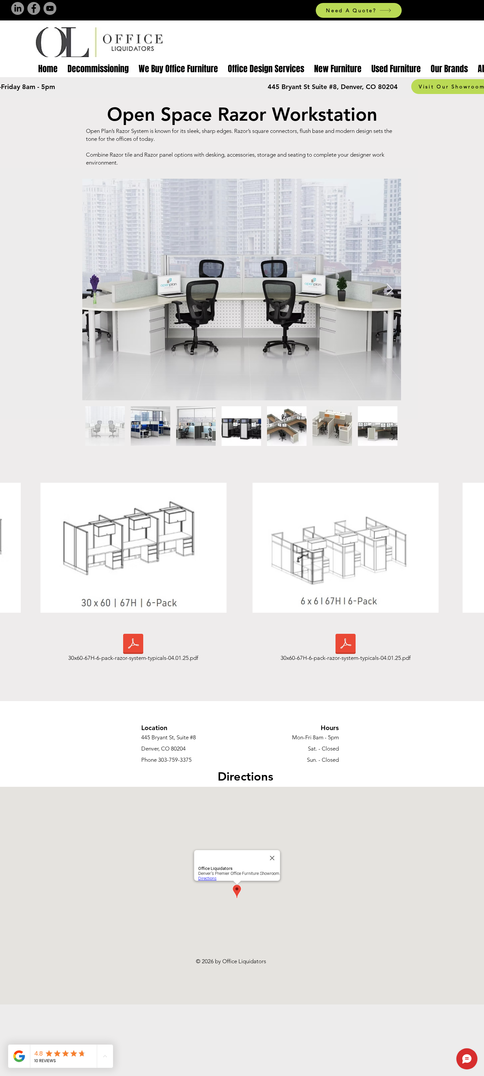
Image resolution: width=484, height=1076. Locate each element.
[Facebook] (33, 8)
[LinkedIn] (17, 8)
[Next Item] (389, 289)
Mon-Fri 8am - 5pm (315, 737)
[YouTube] (49, 8)
